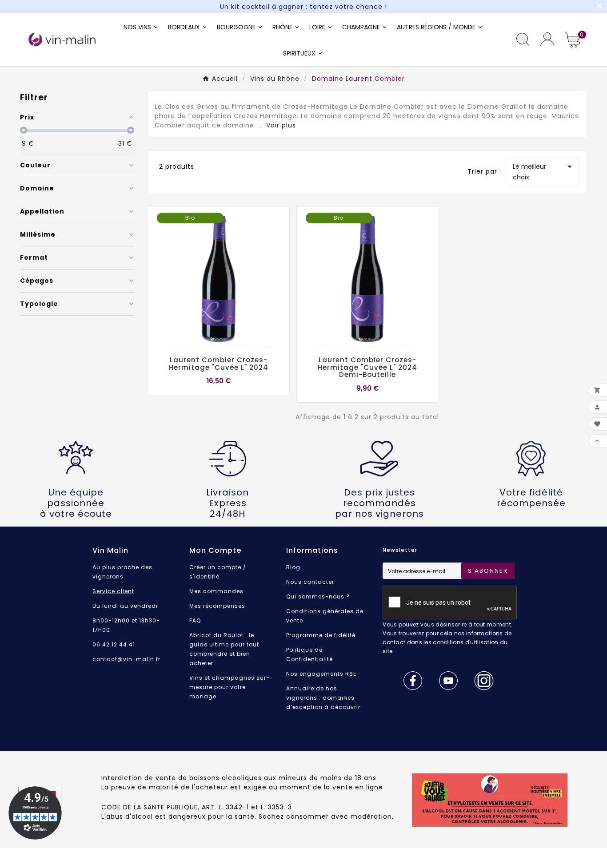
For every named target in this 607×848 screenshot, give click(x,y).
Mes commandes (216, 591)
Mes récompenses (217, 606)
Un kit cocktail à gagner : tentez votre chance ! (303, 6)
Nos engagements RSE (321, 674)
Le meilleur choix (544, 171)
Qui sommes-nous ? (318, 596)
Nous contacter (310, 582)
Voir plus (281, 125)
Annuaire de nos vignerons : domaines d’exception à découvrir (323, 698)
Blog (293, 567)
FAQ (195, 620)
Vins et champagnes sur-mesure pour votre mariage (229, 687)
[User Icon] (547, 39)
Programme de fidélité (320, 635)
